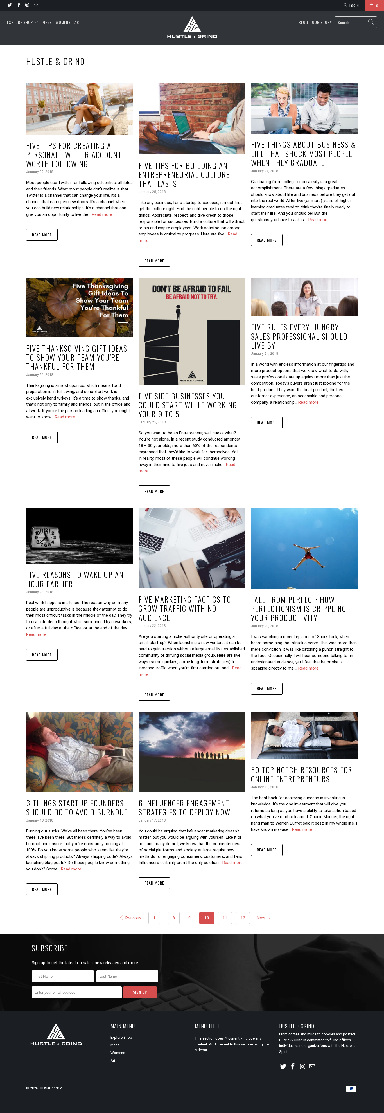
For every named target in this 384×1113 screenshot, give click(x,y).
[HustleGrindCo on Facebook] (18, 6)
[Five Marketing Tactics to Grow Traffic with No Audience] (192, 548)
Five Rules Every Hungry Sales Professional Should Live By (299, 336)
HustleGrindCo (50, 1088)
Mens (47, 22)
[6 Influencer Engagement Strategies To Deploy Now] (192, 752)
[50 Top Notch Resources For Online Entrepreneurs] (304, 735)
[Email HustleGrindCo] (35, 6)
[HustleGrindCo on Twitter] (9, 6)
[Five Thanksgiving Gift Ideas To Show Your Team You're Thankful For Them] (79, 307)
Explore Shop (20, 22)
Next (261, 918)
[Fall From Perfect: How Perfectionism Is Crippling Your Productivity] (304, 548)
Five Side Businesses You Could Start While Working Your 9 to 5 (188, 405)
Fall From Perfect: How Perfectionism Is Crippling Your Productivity (299, 608)
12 (243, 918)
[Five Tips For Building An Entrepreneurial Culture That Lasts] (192, 119)
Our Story (322, 22)
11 (225, 918)
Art (77, 22)
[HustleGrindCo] (192, 28)
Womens (63, 22)
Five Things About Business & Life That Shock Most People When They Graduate (303, 153)
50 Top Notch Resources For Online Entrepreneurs (302, 774)
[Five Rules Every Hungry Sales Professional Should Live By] (304, 297)
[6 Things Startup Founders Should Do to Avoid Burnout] (79, 752)
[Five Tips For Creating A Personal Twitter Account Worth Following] (79, 109)
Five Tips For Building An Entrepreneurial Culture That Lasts (184, 174)
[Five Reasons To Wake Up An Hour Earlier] (79, 536)
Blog (303, 22)
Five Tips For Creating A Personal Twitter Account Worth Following (74, 154)
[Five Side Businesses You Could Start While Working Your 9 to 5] (192, 331)
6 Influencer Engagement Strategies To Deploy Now (185, 807)
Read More (42, 234)
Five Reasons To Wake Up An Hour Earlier (75, 579)
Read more (102, 214)
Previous (132, 918)
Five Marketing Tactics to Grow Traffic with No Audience (185, 608)
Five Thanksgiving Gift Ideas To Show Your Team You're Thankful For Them (76, 357)
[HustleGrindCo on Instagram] (27, 6)
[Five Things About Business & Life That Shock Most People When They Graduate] (304, 108)
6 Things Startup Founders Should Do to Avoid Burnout (77, 807)
